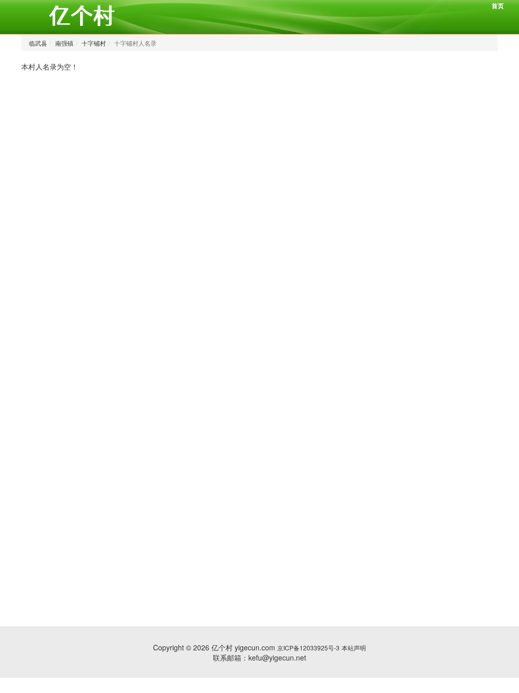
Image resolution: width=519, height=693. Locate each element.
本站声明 (354, 647)
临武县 (38, 43)
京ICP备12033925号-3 (308, 647)
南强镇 (64, 43)
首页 (498, 5)
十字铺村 (94, 43)
